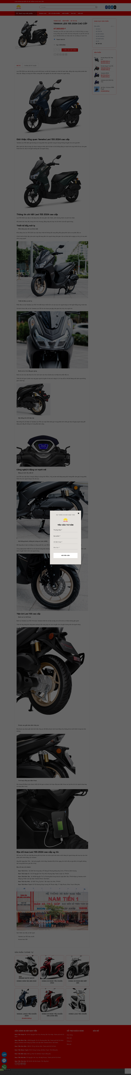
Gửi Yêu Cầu (65, 555)
